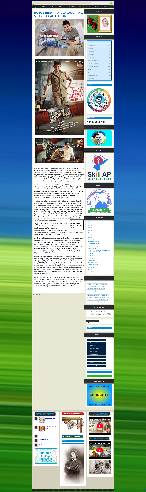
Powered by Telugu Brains (87, 489)
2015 (89, 237)
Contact (80, 489)
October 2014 (92, 245)
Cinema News (90, 295)
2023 (89, 223)
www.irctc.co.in (93, 351)
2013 (89, 266)
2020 (89, 229)
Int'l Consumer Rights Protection (97, 362)
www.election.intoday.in (95, 359)
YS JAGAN (43, 6)
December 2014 (93, 241)
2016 (89, 236)
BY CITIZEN (41, 444)
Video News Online (98, 297)
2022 (89, 225)
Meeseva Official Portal (95, 342)
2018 (89, 232)
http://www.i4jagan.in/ (50, 418)
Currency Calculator (100, 376)
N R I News (98, 290)
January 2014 (92, 264)
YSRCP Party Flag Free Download (98, 293)
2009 (89, 273)
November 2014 (93, 243)
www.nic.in (92, 357)
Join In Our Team (103, 284)
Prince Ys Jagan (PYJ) (58, 489)
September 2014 (93, 246)
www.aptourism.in (94, 354)
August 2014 (92, 248)
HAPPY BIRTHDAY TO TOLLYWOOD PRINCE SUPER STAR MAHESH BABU (58, 14)
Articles (89, 286)
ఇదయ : (40, 435)
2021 (89, 227)
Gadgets (93, 299)
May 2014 (91, 257)
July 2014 (91, 253)
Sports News (97, 295)
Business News (104, 295)
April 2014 (91, 259)
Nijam (88, 293)
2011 (89, 269)
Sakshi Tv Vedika (91, 290)
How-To (105, 6)
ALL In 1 (97, 6)
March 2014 (92, 260)
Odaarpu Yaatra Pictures (98, 286)
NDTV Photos (90, 297)
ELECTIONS (72, 6)
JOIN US (88, 6)
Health (98, 299)
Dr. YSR (52, 6)
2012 (89, 267)
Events (88, 299)
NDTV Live (106, 297)
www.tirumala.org (93, 339)
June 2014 (91, 255)
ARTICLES (61, 6)
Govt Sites (101, 301)
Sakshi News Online (106, 290)
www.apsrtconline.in (94, 348)
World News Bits (101, 288)
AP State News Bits (91, 288)
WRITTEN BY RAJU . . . (44, 439)
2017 (89, 234)
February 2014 (92, 262)
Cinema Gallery (104, 299)
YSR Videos (95, 284)
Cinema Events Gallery (92, 301)
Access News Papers (94, 365)
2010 (89, 271)
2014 (89, 239)
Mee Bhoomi (92, 345)
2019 (89, 230)
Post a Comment (37, 297)
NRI (80, 6)
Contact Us (108, 301)
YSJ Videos (89, 284)
